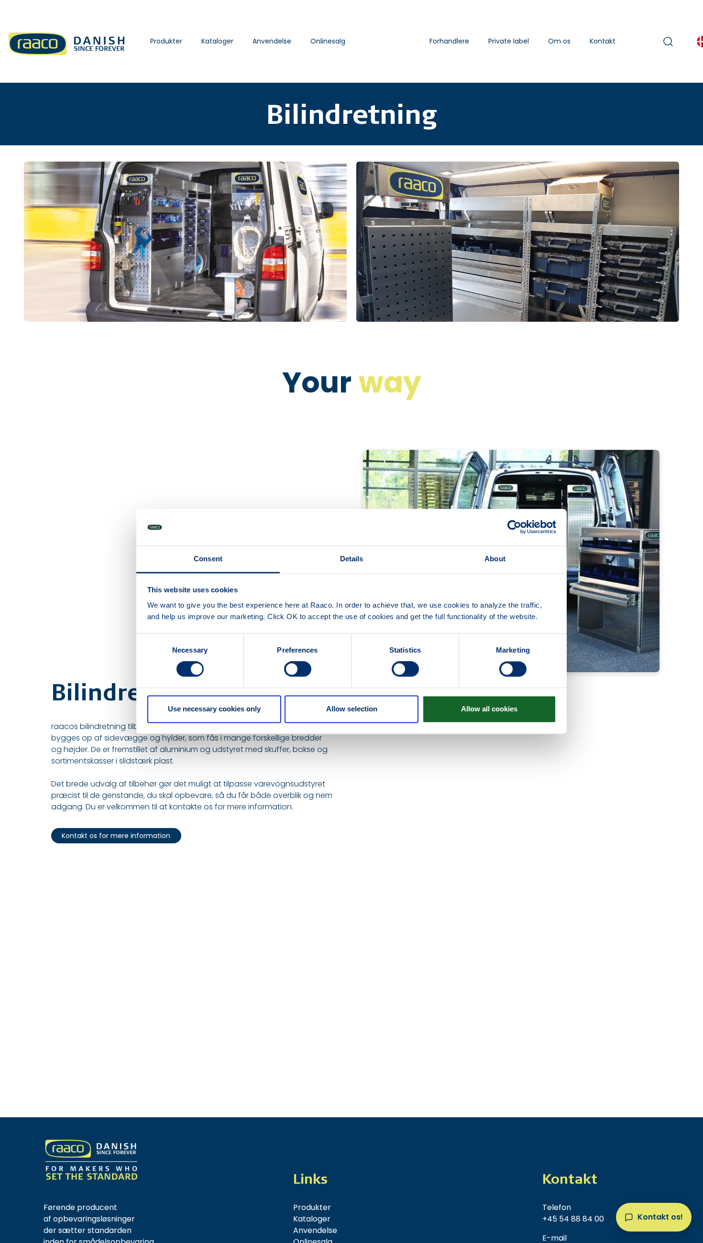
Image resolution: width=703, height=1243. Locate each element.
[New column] (91, 1160)
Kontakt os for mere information (116, 835)
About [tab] (494, 559)
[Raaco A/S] (67, 41)
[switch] (297, 669)
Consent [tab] (208, 559)
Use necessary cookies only (214, 709)
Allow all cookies (489, 709)
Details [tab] (351, 559)
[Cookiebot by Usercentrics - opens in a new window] (514, 527)
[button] (166, 41)
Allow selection (351, 709)
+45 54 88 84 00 (573, 1218)
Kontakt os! (660, 1216)
